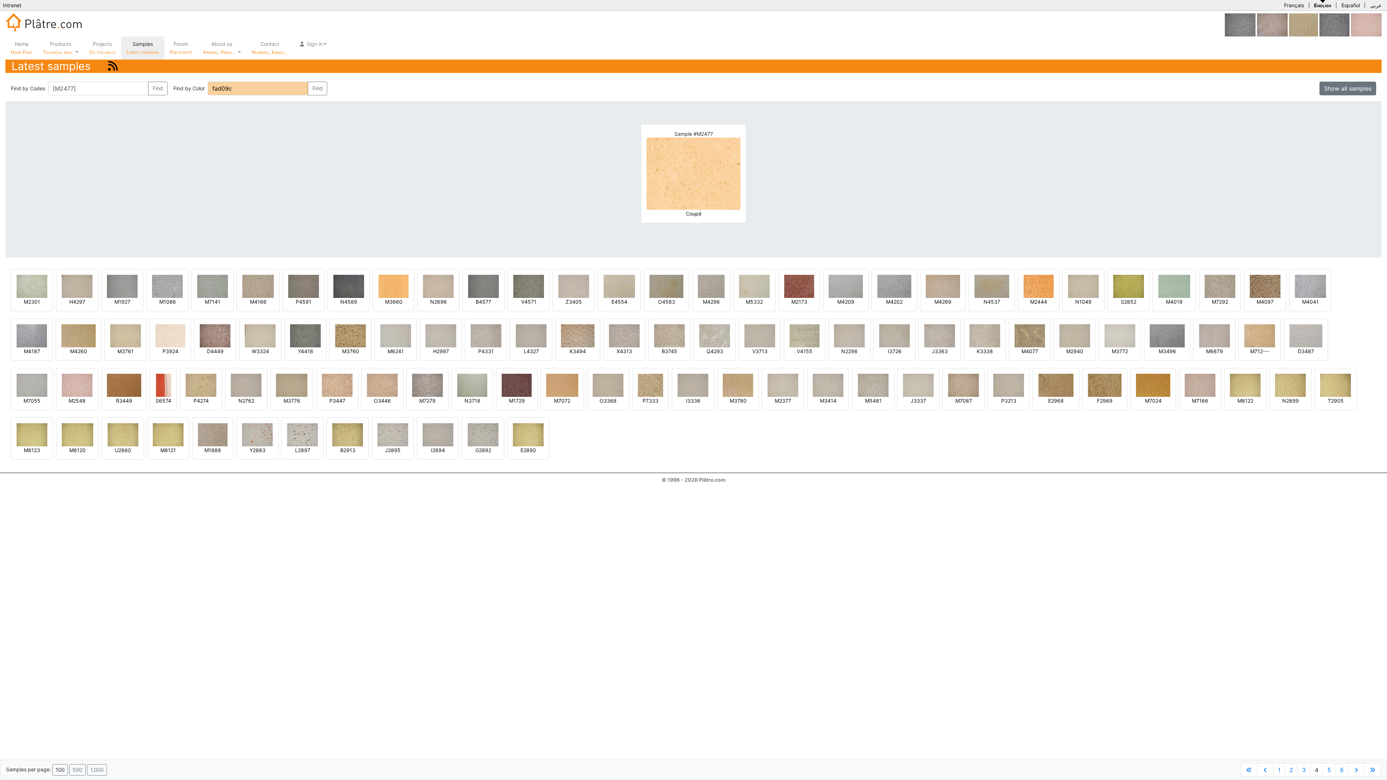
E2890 (528, 450)
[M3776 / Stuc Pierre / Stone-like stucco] (291, 385)
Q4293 (715, 351)
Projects (102, 48)
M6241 (396, 351)
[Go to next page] (1356, 770)
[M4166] (258, 286)
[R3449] (124, 385)
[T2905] (1335, 385)
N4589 (348, 302)
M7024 (1153, 401)
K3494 (578, 351)
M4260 (78, 351)
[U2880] (123, 434)
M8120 (77, 450)
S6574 (163, 401)
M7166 (1200, 401)
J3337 (918, 401)
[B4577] (483, 286)
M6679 (1214, 351)
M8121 (168, 450)
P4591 (303, 302)
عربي (1376, 5)
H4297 (77, 302)
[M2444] (1039, 286)
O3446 (382, 401)
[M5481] (873, 385)
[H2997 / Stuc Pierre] (440, 335)
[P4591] (303, 286)
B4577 (483, 302)
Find (158, 88)
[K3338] (984, 335)
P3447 (337, 401)
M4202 (894, 302)
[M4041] (1310, 286)
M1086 (167, 302)
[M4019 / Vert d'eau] (1174, 286)
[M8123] (32, 434)
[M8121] (168, 434)
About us (220, 48)
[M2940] (1074, 335)
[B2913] (347, 434)
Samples (142, 48)
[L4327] (531, 335)
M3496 (1167, 351)
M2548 (77, 401)
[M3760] (350, 335)
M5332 (754, 302)
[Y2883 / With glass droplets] (257, 434)
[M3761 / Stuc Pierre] (125, 335)
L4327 (531, 351)
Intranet (12, 5)
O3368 (608, 401)
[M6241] (395, 335)
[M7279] (427, 385)
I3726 (895, 351)
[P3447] (337, 385)
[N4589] (348, 286)
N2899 (1290, 401)
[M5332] (754, 286)
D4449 (215, 351)
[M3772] (1120, 335)
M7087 (963, 401)
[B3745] (669, 335)
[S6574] (163, 385)
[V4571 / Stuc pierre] (528, 286)
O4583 (666, 302)
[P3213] (1008, 385)
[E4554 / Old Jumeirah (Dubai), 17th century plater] (619, 286)
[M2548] (1366, 24)
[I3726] (894, 335)
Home (21, 48)
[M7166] (1200, 385)
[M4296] (711, 286)
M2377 (783, 401)
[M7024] (1153, 385)
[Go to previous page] (1265, 770)
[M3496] (1167, 335)
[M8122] (1245, 385)
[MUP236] (1334, 24)
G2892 (483, 450)
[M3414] (828, 385)
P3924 (170, 351)
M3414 (828, 401)
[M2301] (32, 286)
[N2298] (849, 335)
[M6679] (1214, 335)
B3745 (669, 351)
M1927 (122, 302)
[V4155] (805, 335)
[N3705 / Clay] (1303, 24)
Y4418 (305, 351)
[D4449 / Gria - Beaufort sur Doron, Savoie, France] (215, 335)
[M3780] (738, 385)
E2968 (1056, 401)
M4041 (1310, 302)
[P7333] (650, 385)
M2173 (799, 302)
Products (58, 48)
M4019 (1174, 302)
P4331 (486, 351)
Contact (270, 48)
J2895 (393, 450)
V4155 (804, 351)
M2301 (32, 302)
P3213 (1008, 401)
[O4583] (666, 286)
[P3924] (170, 335)
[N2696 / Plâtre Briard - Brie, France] (438, 286)
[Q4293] (714, 335)
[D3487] (1305, 335)
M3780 (738, 401)
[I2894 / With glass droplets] (438, 434)
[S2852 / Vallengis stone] (1128, 286)
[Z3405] (573, 286)
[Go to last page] (1372, 770)
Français (1294, 5)
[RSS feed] (113, 66)
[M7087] (963, 385)
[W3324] (260, 335)
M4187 (32, 351)
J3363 (940, 351)
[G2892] (483, 434)
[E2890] (528, 434)
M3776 (292, 401)
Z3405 (574, 302)
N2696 (438, 302)
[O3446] (382, 385)
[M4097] (1265, 286)
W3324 (260, 351)
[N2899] (1290, 385)
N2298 (849, 351)
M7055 (31, 401)
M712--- (1259, 351)
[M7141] (212, 286)
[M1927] (122, 286)
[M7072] (562, 385)
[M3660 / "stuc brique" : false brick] (394, 286)
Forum (181, 48)
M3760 (350, 351)
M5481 (873, 401)
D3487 (1306, 351)
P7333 (650, 401)
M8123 (32, 450)
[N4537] (992, 286)
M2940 (1074, 351)
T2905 (1336, 401)
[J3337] (918, 385)
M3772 (1120, 351)
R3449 (124, 401)
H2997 (441, 351)
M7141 (212, 302)
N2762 (246, 401)
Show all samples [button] (1347, 88)
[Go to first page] (1249, 770)
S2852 (1128, 302)
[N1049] (1083, 286)
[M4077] (1030, 335)
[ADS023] (1240, 24)
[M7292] (1220, 286)
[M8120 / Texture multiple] (77, 434)
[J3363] (939, 335)
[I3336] (693, 385)
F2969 (1104, 401)
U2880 (123, 450)
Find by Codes (28, 88)
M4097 (1265, 302)
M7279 (427, 401)
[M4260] (78, 335)
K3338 (985, 351)
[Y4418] (305, 335)
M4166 (258, 302)
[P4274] (201, 385)
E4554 (619, 302)
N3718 (472, 401)
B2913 (347, 450)
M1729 (517, 401)
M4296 (711, 302)
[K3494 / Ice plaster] (578, 335)
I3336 (693, 401)
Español (1350, 5)
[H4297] (77, 286)
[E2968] (1055, 385)
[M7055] (32, 385)
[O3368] (608, 385)
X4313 (624, 351)
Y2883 (257, 450)
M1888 (212, 450)
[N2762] (246, 385)
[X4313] (624, 335)
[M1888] (213, 434)
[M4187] (32, 335)
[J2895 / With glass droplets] (392, 434)
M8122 (1245, 401)
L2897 (302, 450)
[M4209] (846, 286)
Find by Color (189, 88)
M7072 (562, 401)
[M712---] (1259, 335)
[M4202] (894, 286)
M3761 (125, 351)
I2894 (438, 450)
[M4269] (943, 286)
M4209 (845, 302)
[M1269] (1272, 24)
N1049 (1083, 302)
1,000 (97, 770)
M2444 (1038, 302)
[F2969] (1105, 385)
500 (77, 770)
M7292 (1220, 302)
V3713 (760, 351)
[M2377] (783, 385)
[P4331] (486, 335)
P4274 (201, 401)
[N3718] (472, 385)
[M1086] (167, 286)
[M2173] (799, 286)
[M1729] (517, 385)
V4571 (528, 302)
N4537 (992, 302)
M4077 (1029, 351)
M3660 (393, 302)
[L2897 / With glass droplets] (302, 434)
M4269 (942, 302)
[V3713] (759, 335)
